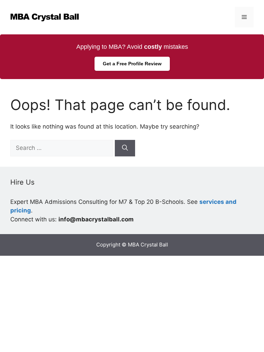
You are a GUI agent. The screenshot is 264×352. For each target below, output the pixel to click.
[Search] (125, 148)
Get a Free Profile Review (132, 63)
